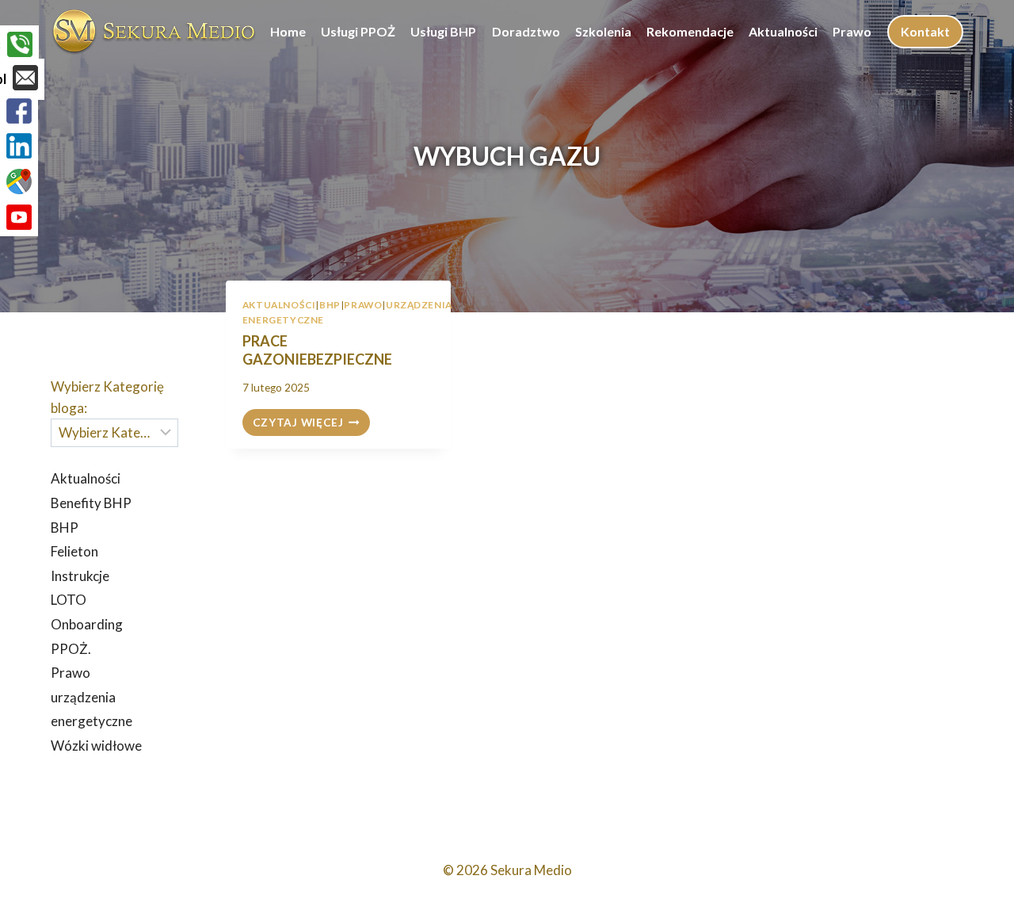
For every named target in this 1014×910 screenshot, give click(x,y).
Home (288, 31)
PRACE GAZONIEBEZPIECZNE (317, 350)
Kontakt (925, 31)
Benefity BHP (91, 503)
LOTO (68, 599)
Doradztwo (526, 31)
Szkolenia (603, 31)
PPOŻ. (71, 648)
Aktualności (783, 31)
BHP (330, 305)
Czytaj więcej (311, 423)
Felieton (74, 551)
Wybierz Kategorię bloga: (107, 397)
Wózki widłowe (96, 745)
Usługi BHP (443, 31)
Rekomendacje (690, 31)
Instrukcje (80, 576)
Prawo (852, 31)
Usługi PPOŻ (358, 31)
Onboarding (87, 624)
